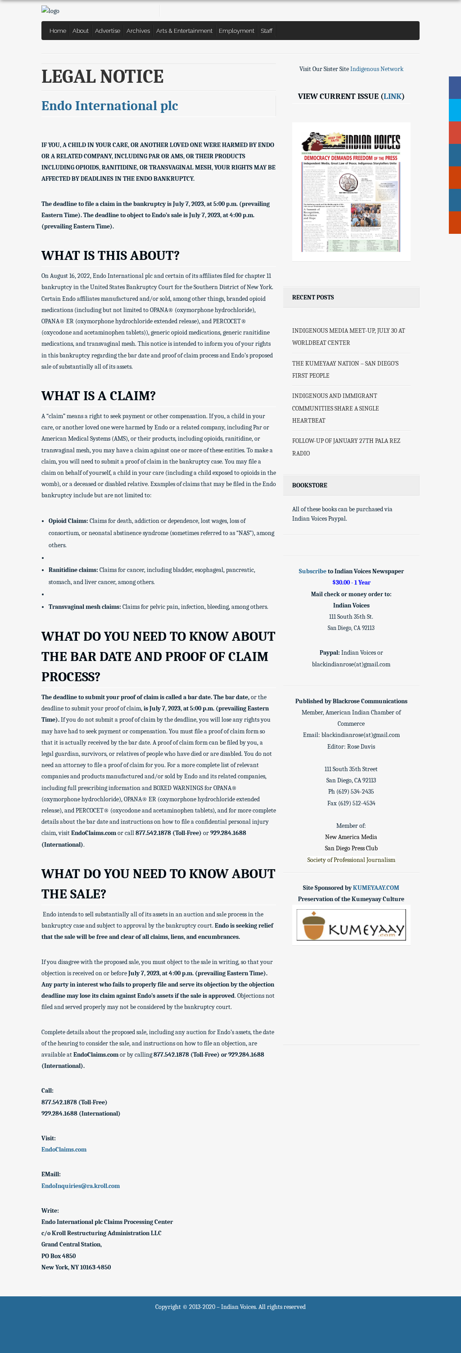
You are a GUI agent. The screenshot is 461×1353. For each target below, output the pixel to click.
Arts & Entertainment (184, 30)
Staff (267, 30)
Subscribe (312, 571)
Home (58, 30)
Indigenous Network (376, 69)
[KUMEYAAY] (351, 925)
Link (393, 96)
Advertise (107, 30)
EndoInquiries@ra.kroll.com (80, 1186)
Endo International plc (109, 106)
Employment (236, 30)
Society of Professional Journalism (351, 860)
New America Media (351, 837)
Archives (138, 30)
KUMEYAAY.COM (376, 888)
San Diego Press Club (351, 848)
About (80, 30)
